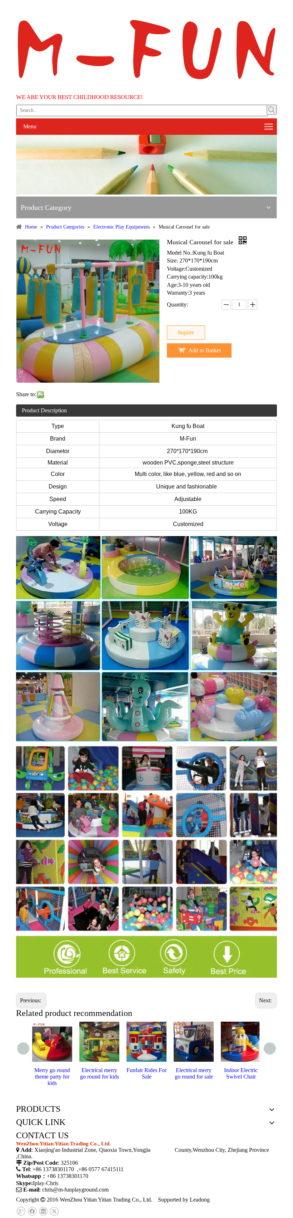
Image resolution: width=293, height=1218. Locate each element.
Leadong (200, 1200)
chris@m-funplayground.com (75, 1190)
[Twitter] (54, 1211)
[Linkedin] (43, 1211)
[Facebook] (32, 1211)
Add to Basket (204, 350)
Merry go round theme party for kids (52, 1076)
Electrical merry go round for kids (99, 1073)
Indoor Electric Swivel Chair (241, 1073)
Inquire (186, 332)
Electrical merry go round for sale (194, 1073)
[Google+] (20, 1211)
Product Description (44, 410)
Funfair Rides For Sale (146, 1073)
